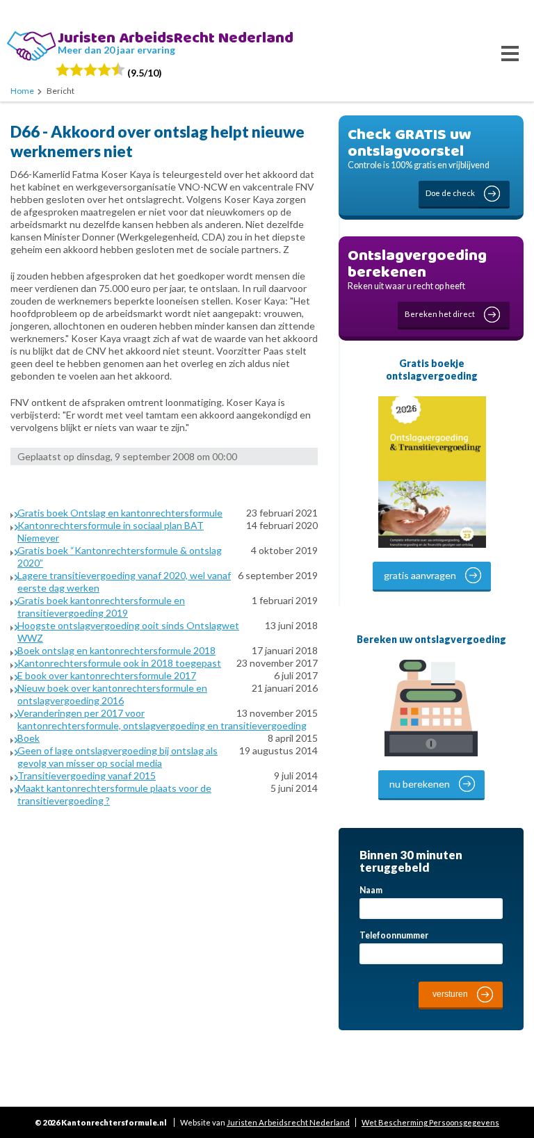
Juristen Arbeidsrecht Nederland (288, 1122)
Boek (28, 738)
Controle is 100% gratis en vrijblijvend (419, 159)
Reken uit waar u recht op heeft (417, 280)
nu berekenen (419, 784)
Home (22, 91)
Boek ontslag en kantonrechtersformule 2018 (116, 650)
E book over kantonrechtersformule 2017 (106, 675)
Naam (370, 890)
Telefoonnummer (393, 935)
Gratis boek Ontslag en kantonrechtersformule (119, 513)
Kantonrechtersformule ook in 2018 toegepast (119, 663)
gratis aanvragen (420, 575)
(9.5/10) (143, 73)
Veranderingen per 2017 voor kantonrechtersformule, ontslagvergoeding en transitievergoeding (162, 719)
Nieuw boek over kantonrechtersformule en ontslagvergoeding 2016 (112, 694)
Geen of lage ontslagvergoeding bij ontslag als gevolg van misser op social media (117, 757)
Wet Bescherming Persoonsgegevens (430, 1122)
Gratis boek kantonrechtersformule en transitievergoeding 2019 (101, 606)
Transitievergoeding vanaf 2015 (86, 775)
